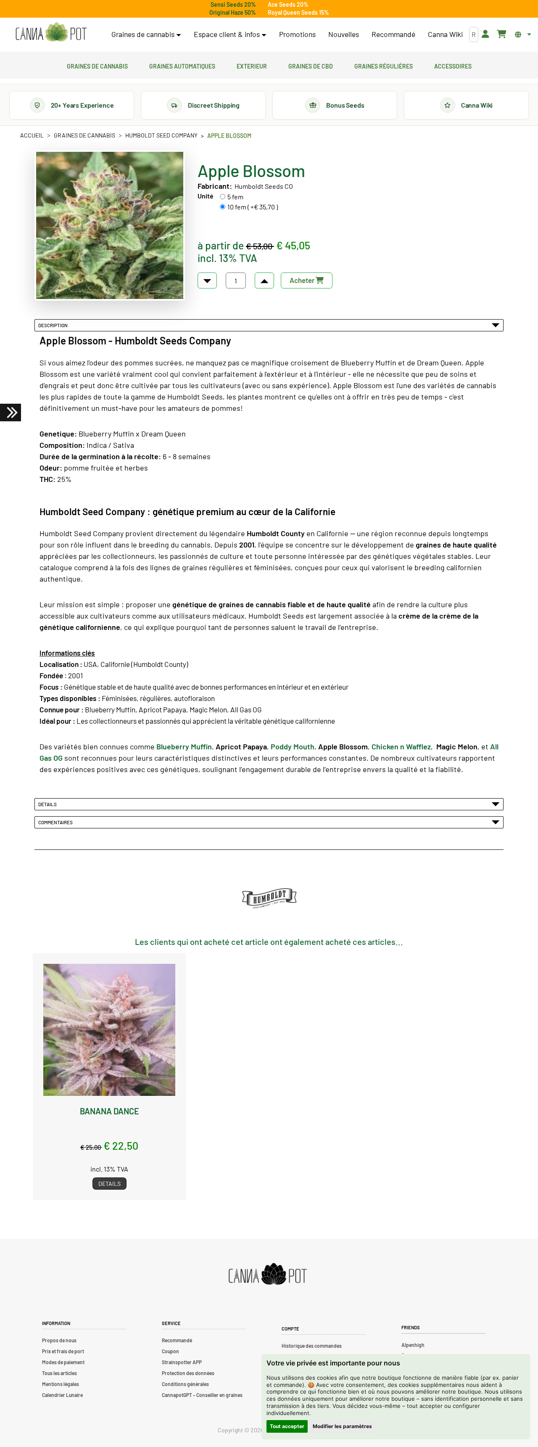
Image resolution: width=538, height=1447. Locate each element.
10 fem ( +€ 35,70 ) (252, 207)
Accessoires (453, 65)
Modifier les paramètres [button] (342, 1426)
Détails (48, 804)
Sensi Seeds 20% (233, 4)
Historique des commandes (312, 1345)
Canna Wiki (445, 34)
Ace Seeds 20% (288, 4)
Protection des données (188, 1373)
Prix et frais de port (63, 1351)
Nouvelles (343, 34)
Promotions (297, 34)
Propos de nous (59, 1340)
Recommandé (393, 34)
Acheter (303, 280)
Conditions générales (185, 1383)
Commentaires (56, 822)
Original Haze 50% (232, 12)
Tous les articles (59, 1373)
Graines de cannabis (97, 65)
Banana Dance (109, 1111)
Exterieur (252, 65)
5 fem (235, 197)
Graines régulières (383, 65)
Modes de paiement (63, 1362)
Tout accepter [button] (287, 1426)
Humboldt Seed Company (161, 135)
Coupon (170, 1351)
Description (53, 325)
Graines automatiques (182, 65)
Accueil (32, 135)
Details (109, 1183)
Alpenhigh (413, 1344)
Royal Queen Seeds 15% (298, 12)
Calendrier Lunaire (62, 1394)
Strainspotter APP (182, 1362)
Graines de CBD (310, 65)
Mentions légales (60, 1383)
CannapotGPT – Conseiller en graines (202, 1394)
